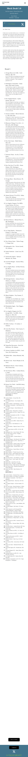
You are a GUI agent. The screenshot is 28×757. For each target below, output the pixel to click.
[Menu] (25, 3)
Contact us (14, 747)
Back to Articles (14, 739)
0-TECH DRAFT (14, 755)
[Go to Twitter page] (22, 24)
